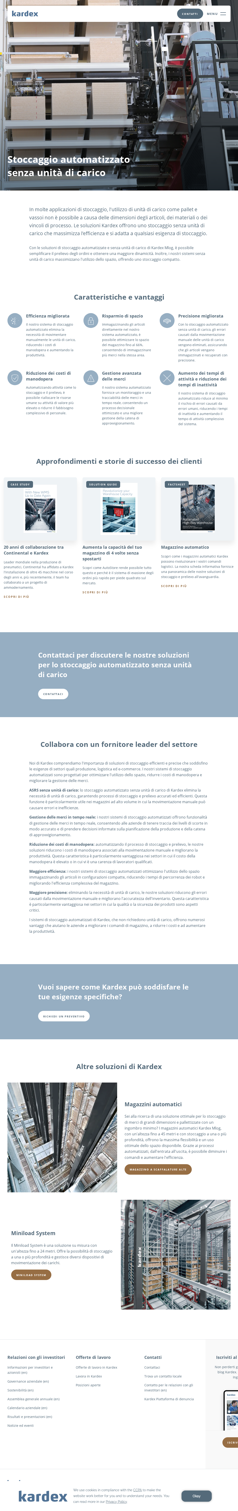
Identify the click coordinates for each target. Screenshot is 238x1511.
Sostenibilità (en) (20, 1390)
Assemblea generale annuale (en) (33, 1399)
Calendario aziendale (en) (27, 1408)
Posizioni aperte (88, 1385)
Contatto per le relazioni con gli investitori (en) (168, 1387)
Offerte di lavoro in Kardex (96, 1367)
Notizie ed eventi (20, 1425)
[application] (119, 1496)
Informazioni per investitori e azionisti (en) (30, 1370)
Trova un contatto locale (163, 1376)
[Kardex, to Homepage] (25, 13)
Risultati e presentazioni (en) (29, 1416)
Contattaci (152, 1367)
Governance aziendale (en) (28, 1381)
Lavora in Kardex (89, 1376)
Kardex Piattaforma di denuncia (169, 1399)
